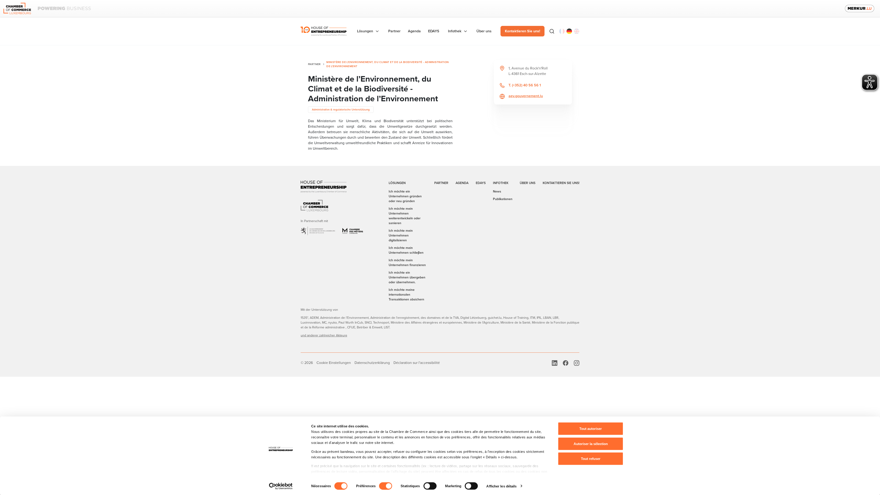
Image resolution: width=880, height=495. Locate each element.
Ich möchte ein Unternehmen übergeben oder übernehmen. (407, 277)
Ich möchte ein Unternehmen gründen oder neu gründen (405, 196)
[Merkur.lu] (859, 8)
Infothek (501, 183)
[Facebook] (565, 363)
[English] (576, 31)
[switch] (385, 486)
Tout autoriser (590, 429)
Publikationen (502, 199)
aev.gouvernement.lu (526, 96)
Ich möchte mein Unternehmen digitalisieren (401, 235)
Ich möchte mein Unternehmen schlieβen (406, 250)
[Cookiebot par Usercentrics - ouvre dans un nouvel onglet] (281, 486)
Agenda (462, 183)
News (497, 191)
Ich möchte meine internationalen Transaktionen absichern (406, 294)
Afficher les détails (501, 486)
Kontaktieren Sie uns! (522, 31)
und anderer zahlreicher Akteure (324, 335)
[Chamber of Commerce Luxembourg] (47, 8)
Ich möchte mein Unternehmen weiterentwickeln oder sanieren (405, 216)
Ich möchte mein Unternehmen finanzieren (407, 262)
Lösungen (397, 183)
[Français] (562, 31)
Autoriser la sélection (591, 444)
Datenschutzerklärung (372, 362)
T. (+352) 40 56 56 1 (525, 85)
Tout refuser (590, 459)
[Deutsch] (569, 31)
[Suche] (552, 31)
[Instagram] (576, 363)
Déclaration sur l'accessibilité (416, 362)
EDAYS (481, 183)
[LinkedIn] (554, 363)
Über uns (527, 183)
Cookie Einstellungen (333, 362)
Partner (314, 64)
